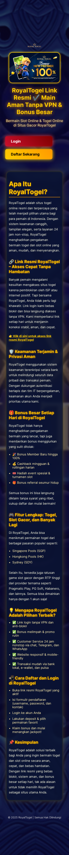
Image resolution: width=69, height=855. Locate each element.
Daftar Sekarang (25, 154)
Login (16, 141)
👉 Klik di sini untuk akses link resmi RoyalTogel (30, 338)
